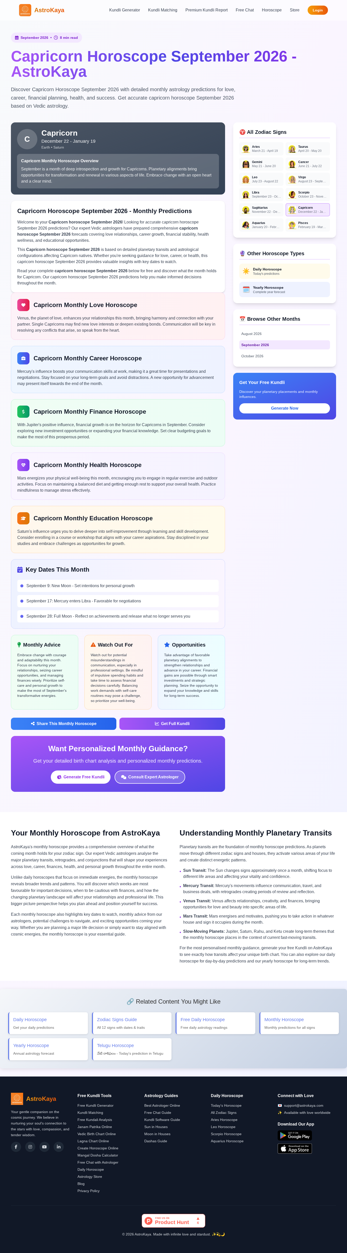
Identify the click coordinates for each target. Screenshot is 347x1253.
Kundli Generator (124, 10)
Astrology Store (89, 1177)
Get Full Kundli (175, 723)
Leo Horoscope (223, 1127)
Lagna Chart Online (93, 1141)
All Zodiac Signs (223, 1113)
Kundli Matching (162, 10)
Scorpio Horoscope (226, 1134)
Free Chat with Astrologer (97, 1162)
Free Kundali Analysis (94, 1120)
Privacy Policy (88, 1191)
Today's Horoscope (226, 1105)
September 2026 (255, 345)
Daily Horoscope (90, 1169)
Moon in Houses (157, 1134)
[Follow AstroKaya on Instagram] (30, 1147)
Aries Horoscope (224, 1120)
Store (294, 10)
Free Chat (245, 10)
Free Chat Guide (157, 1113)
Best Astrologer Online (162, 1105)
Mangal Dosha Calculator (97, 1155)
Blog (81, 1184)
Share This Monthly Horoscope (67, 723)
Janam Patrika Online (94, 1127)
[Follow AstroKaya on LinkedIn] (59, 1147)
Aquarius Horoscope (227, 1141)
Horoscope (272, 10)
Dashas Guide (155, 1141)
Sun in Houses (156, 1127)
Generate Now (284, 408)
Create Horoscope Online (97, 1148)
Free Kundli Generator (95, 1105)
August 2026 (251, 334)
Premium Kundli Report (206, 10)
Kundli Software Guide (162, 1120)
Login (318, 10)
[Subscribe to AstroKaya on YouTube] (44, 1147)
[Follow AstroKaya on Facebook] (16, 1147)
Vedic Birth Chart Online (96, 1134)
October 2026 (252, 356)
